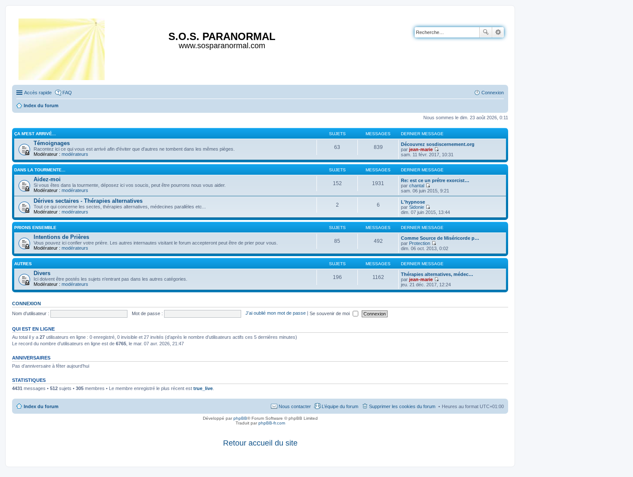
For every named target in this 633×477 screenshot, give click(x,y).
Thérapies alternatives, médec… (437, 274)
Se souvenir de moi (330, 313)
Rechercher (485, 32)
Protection (419, 243)
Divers (42, 273)
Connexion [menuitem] (492, 92)
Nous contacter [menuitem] (295, 406)
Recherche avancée (498, 32)
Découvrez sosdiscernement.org (438, 144)
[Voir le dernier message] (436, 149)
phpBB (240, 418)
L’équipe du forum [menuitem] (340, 406)
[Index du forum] (62, 47)
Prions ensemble (35, 227)
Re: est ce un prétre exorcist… (435, 180)
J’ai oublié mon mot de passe (275, 313)
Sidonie (416, 207)
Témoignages (52, 143)
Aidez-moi (47, 179)
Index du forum (41, 406)
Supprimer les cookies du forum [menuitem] (402, 406)
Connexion (26, 303)
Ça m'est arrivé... (35, 133)
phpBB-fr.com (271, 423)
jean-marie (421, 149)
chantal (416, 185)
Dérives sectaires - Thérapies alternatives (88, 201)
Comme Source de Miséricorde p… (440, 238)
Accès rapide (38, 92)
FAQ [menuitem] (67, 92)
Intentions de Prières (61, 237)
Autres (23, 263)
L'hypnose (413, 201)
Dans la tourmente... (39, 169)
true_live (203, 388)
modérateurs (75, 154)
